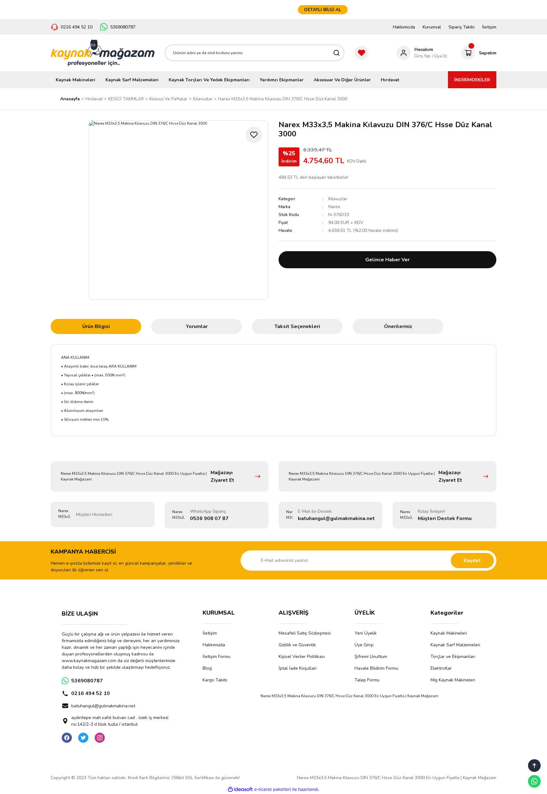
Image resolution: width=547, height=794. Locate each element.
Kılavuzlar (337, 199)
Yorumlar (197, 326)
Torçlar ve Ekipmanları (453, 657)
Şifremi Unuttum (371, 657)
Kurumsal (432, 27)
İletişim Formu (216, 657)
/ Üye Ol (439, 56)
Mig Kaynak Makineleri (453, 680)
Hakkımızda (404, 27)
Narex (334, 207)
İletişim (489, 27)
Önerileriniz (398, 326)
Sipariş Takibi (462, 27)
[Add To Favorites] (254, 135)
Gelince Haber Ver (387, 259)
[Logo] (102, 53)
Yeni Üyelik (366, 633)
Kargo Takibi (215, 680)
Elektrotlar (441, 668)
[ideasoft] (240, 790)
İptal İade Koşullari (298, 668)
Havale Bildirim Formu (376, 668)
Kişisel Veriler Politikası (302, 657)
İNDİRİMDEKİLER (472, 80)
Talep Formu (367, 680)
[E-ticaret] (272, 789)
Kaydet (472, 560)
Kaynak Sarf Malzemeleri (455, 645)
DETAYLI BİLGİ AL (322, 10)
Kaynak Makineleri (449, 633)
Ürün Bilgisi (96, 326)
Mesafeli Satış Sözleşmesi (305, 633)
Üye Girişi (364, 645)
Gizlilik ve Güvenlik (297, 645)
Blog (207, 668)
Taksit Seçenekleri (297, 326)
